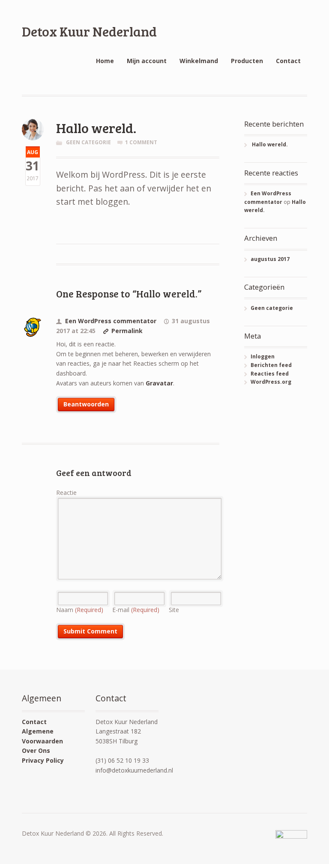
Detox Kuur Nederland (89, 31)
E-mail (135, 610)
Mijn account (147, 61)
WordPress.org (271, 381)
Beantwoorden (86, 404)
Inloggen (263, 356)
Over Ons (36, 750)
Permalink (127, 331)
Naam (79, 610)
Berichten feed (271, 365)
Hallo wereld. (270, 144)
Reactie (66, 492)
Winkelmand (198, 61)
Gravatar (159, 383)
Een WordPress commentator (110, 321)
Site (174, 610)
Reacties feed (270, 373)
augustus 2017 (270, 259)
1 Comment (141, 142)
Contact (288, 61)
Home (105, 61)
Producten (247, 61)
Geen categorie (88, 142)
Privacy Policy (43, 760)
